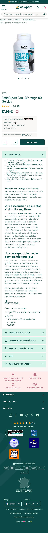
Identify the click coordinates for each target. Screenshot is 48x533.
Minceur (17, 19)
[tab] (24, 395)
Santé (10, 19)
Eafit (4, 93)
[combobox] (24, 14)
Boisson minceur (29, 19)
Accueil (2, 19)
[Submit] (44, 14)
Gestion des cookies (18, 509)
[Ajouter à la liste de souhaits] (17, 112)
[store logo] (24, 10)
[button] (18, 82)
